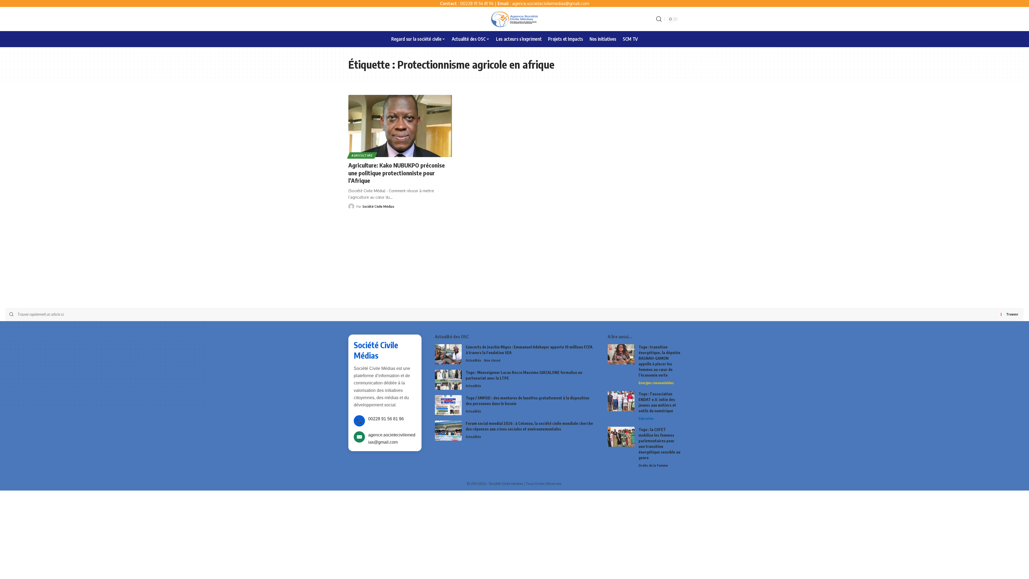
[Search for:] (507, 314)
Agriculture (362, 155)
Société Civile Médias (378, 206)
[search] (659, 19)
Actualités (473, 360)
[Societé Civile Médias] (514, 19)
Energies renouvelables (656, 383)
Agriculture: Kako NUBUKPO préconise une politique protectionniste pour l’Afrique (396, 172)
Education (646, 418)
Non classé (492, 360)
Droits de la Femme (653, 465)
